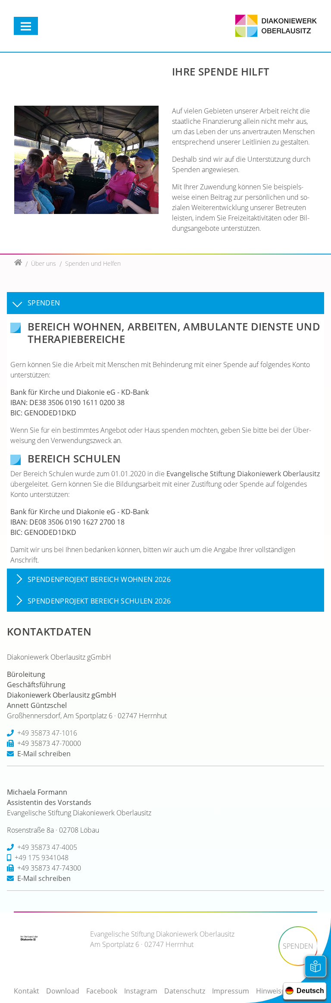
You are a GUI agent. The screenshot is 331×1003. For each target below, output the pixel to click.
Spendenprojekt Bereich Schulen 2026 (99, 601)
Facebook (101, 991)
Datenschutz (184, 991)
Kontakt (26, 991)
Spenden (44, 303)
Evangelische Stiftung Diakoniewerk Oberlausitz (243, 473)
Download (62, 991)
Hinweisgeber (278, 991)
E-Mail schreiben (44, 753)
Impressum (230, 991)
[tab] (165, 303)
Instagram (140, 991)
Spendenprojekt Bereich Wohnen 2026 (99, 579)
